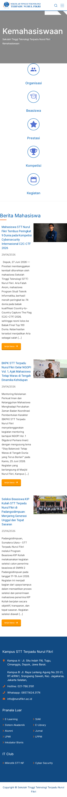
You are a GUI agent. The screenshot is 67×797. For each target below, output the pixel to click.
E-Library (40, 725)
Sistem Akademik (15, 725)
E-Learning (11, 719)
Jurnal (39, 730)
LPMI (8, 736)
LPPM (38, 736)
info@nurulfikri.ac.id (19, 698)
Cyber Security (44, 762)
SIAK (38, 719)
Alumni (9, 730)
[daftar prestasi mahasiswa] (33, 124)
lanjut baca (9, 346)
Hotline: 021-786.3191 (20, 686)
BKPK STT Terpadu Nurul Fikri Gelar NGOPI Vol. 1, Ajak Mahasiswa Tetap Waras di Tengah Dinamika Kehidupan (16, 371)
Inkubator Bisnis (14, 742)
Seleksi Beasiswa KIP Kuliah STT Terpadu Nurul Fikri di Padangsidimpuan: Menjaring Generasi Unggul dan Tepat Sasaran (15, 511)
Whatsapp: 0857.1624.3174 (23, 692)
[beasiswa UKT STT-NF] (33, 97)
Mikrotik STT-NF (14, 762)
